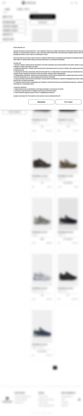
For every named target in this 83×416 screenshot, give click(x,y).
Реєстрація (68, 102)
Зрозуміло (41, 102)
